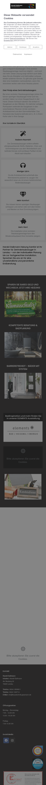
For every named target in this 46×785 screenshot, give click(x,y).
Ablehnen (9, 47)
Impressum (28, 54)
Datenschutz (17, 54)
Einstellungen (23, 47)
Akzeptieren (36, 47)
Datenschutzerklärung (17, 38)
